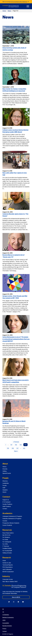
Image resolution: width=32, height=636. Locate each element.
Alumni (4, 492)
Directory (5, 481)
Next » (16, 451)
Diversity (4, 469)
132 (16, 444)
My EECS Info (6, 535)
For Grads (5, 539)
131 (11, 444)
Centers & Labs (6, 563)
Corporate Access (7, 579)
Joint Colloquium (7, 569)
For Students (6, 537)
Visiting (4, 471)
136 (13, 448)
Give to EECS (16, 597)
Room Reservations (8, 533)
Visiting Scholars (7, 553)
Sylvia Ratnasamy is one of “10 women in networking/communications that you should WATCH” (16, 339)
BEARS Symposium (8, 571)
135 (8, 448)
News (9, 11)
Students (5, 490)
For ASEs (5, 544)
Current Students (7, 525)
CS (3, 612)
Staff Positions (6, 506)
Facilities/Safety (7, 548)
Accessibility (5, 623)
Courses (4, 521)
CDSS (3, 620)
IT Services (5, 546)
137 (17, 448)
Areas (4, 560)
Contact (4, 508)
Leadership (5, 483)
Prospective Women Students (10, 523)
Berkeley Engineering (8, 617)
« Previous (16, 441)
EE (3, 609)
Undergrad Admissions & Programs (12, 516)
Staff (3, 487)
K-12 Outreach (6, 502)
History (4, 466)
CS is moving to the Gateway (19, 1)
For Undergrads (6, 542)
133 (21, 444)
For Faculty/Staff (7, 550)
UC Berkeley (5, 614)
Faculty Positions (7, 504)
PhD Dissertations (7, 567)
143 (24, 448)
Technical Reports (7, 565)
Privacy (4, 628)
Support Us (5, 500)
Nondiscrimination (7, 625)
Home (4, 11)
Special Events (6, 473)
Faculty (4, 485)
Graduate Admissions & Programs (11, 518)
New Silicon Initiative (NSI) (10, 581)
